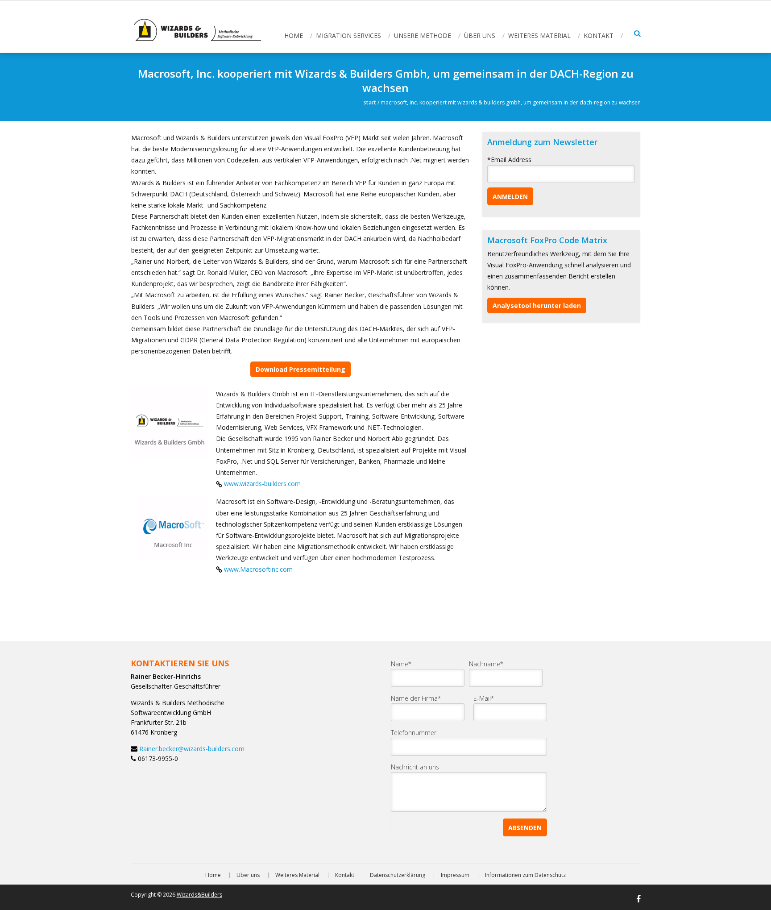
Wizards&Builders (199, 894)
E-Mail (483, 698)
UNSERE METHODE (422, 35)
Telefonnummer (413, 732)
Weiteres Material (539, 35)
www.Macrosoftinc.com (258, 569)
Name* (401, 664)
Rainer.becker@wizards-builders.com (192, 748)
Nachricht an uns (415, 767)
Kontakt (598, 35)
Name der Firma (416, 698)
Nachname (486, 664)
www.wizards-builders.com (262, 483)
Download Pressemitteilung (300, 369)
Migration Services (348, 35)
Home (293, 35)
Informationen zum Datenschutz (525, 875)
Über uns (479, 35)
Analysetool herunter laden (537, 305)
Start (370, 102)
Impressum (455, 875)
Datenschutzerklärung (397, 875)
